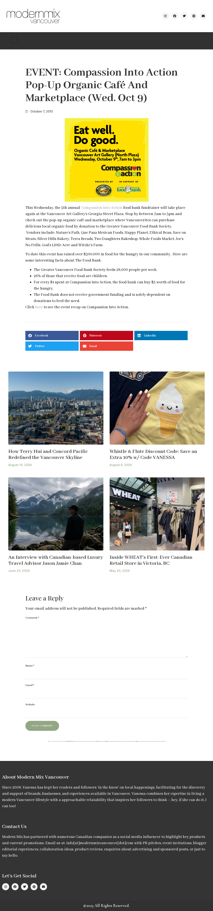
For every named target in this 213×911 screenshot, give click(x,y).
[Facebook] (174, 16)
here (39, 307)
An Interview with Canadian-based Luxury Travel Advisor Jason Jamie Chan (55, 560)
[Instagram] (165, 16)
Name (29, 666)
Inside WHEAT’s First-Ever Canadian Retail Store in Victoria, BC (151, 560)
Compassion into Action (101, 207)
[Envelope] (203, 16)
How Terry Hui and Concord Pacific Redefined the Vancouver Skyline (48, 454)
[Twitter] (184, 16)
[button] (14, 39)
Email (29, 685)
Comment (32, 618)
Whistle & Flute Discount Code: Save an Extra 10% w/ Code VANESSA (153, 454)
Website (30, 704)
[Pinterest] (193, 16)
